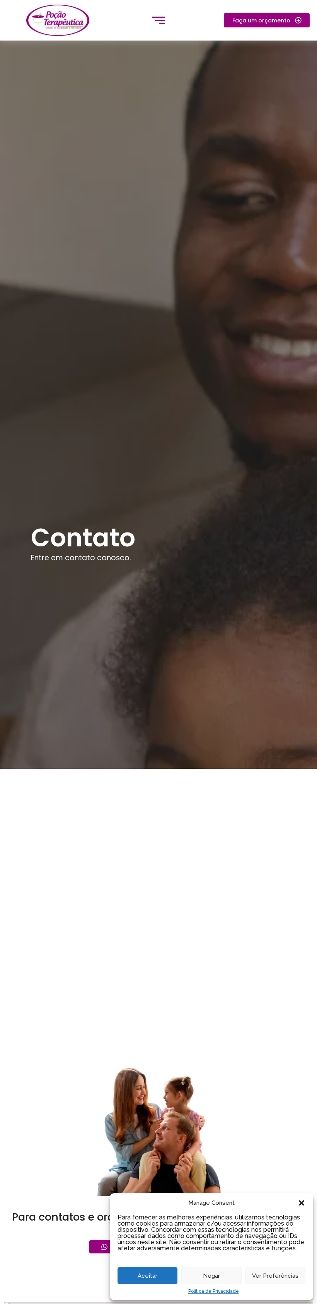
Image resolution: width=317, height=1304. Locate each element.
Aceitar (147, 1275)
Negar (211, 1275)
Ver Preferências (275, 1275)
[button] (301, 1203)
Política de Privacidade (213, 1291)
